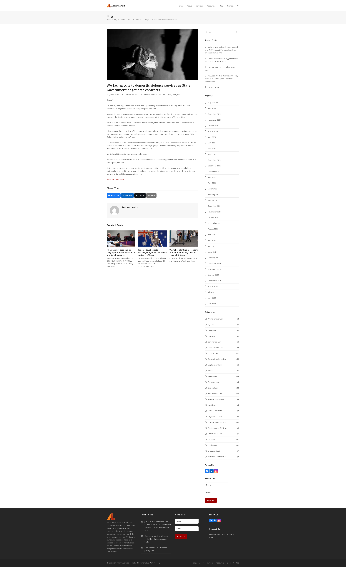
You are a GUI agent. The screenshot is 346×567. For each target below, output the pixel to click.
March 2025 (212, 154)
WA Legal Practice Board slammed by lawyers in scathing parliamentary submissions (221, 79)
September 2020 (214, 280)
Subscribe (211, 500)
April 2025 (212, 148)
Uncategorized (214, 451)
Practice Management (217, 422)
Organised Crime (215, 416)
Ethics (210, 370)
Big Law (211, 324)
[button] (238, 6)
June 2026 (212, 108)
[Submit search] (236, 32)
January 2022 (213, 200)
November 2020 (214, 269)
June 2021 (212, 240)
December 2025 (214, 114)
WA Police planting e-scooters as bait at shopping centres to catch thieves (183, 252)
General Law (213, 388)
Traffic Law (212, 445)
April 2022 (212, 183)
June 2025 (212, 137)
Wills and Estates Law (216, 456)
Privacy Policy (155, 563)
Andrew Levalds (131, 95)
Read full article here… (116, 179)
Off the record (213, 87)
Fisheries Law (213, 382)
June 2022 (212, 177)
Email (211, 537)
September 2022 (214, 171)
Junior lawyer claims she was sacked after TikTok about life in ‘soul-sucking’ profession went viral (221, 50)
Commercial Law (214, 342)
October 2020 (213, 275)
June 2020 (212, 298)
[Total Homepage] (111, 519)
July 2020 (211, 292)
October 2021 (213, 217)
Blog (229, 563)
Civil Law (211, 336)
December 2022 (214, 166)
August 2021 (213, 229)
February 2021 (213, 257)
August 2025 (213, 131)
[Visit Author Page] (114, 210)
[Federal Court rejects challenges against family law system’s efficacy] (152, 238)
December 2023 (214, 160)
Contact (236, 563)
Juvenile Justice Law (216, 399)
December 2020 (214, 263)
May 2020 (212, 303)
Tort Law (211, 439)
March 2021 (212, 252)
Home (194, 563)
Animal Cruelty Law (215, 319)
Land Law (212, 405)
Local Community (215, 410)
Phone (229, 534)
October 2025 (213, 125)
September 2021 (214, 223)
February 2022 (213, 194)
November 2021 (214, 212)
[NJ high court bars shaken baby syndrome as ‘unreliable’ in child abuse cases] (121, 238)
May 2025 (212, 143)
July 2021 (211, 234)
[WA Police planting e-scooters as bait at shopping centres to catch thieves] (183, 238)
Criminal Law (166, 95)
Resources (220, 563)
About (201, 563)
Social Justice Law (215, 433)
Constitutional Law (215, 347)
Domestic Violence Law (152, 95)
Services (210, 563)
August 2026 (213, 102)
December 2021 (214, 206)
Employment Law (215, 365)
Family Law (176, 95)
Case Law (212, 330)
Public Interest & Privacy (217, 428)
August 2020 (213, 286)
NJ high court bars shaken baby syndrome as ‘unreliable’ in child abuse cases (121, 252)
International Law (215, 393)
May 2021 (212, 246)
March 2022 (212, 189)
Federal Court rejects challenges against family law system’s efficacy (152, 252)
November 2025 (214, 120)
